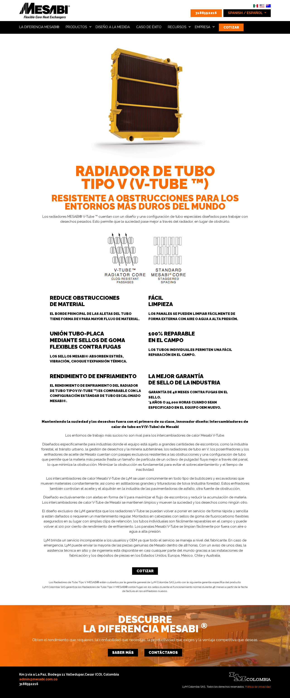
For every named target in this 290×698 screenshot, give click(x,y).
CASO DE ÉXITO (149, 27)
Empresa (202, 27)
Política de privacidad (258, 686)
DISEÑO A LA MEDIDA (113, 27)
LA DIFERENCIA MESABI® (39, 27)
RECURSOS (177, 27)
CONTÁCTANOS (163, 652)
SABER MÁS (123, 652)
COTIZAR (231, 27)
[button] (247, 13)
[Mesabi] (45, 10)
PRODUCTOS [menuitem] (76, 27)
